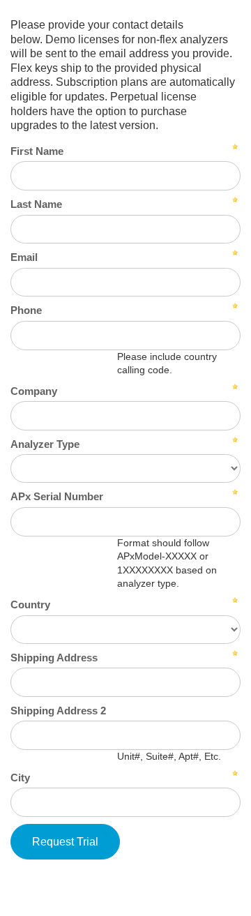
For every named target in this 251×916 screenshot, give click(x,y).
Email (24, 257)
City (20, 777)
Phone (26, 310)
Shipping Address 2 (58, 710)
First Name (36, 151)
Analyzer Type (44, 444)
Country (30, 604)
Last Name (36, 204)
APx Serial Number (56, 496)
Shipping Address (54, 657)
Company (33, 391)
